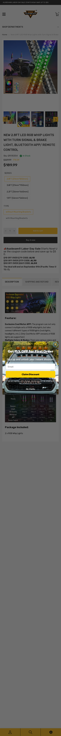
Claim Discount (30, 374)
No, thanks (30, 388)
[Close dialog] (55, 344)
